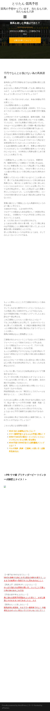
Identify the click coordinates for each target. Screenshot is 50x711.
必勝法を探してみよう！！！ (25, 40)
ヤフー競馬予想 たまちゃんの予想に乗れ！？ (27, 434)
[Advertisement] (25, 270)
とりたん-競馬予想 (25, 3)
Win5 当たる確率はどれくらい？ (22, 431)
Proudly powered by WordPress (14, 705)
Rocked (37, 705)
